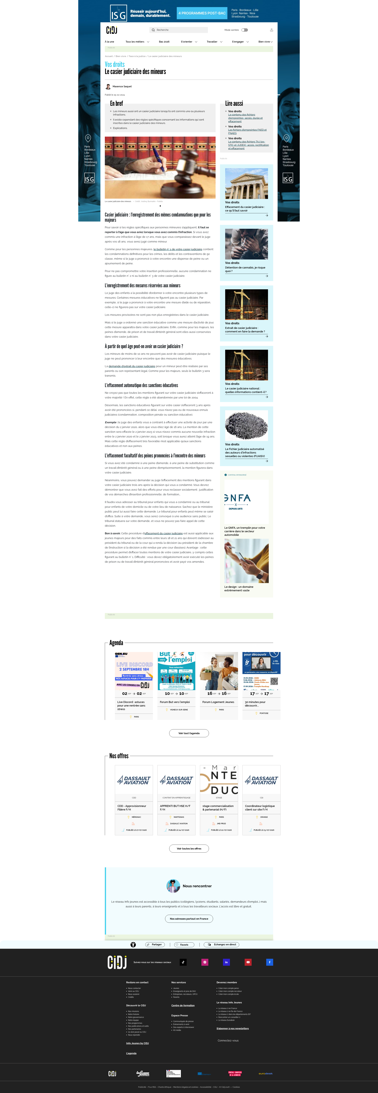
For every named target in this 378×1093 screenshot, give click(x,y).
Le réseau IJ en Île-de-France (230, 1011)
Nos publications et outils (138, 1026)
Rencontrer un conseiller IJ (229, 1017)
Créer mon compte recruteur (230, 991)
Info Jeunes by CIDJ (137, 1043)
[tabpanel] (160, 170)
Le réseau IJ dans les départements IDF (234, 1014)
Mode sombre (232, 30)
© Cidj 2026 (224, 1087)
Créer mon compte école (228, 994)
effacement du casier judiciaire (164, 533)
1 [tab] (160, 206)
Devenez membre (227, 982)
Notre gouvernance (136, 1017)
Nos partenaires (134, 1029)
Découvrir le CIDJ (136, 1005)
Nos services (178, 982)
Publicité (142, 1087)
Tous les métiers (135, 41)
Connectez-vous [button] (228, 1040)
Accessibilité (205, 1087)
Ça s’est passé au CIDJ (137, 1032)
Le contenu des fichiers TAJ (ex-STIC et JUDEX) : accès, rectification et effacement (248, 145)
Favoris (184, 944)
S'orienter (186, 41)
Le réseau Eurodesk (226, 1020)
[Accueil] (119, 30)
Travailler (212, 41)
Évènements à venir (181, 1024)
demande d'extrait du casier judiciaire (132, 366)
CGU (215, 1087)
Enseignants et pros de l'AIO (184, 991)
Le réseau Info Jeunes (229, 1002)
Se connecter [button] (271, 29)
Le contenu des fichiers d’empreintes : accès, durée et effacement (245, 118)
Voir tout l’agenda (189, 733)
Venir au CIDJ (133, 991)
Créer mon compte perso (228, 988)
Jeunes (176, 988)
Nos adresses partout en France (189, 918)
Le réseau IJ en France (227, 1008)
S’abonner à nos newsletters (233, 1028)
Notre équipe (133, 1020)
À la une (109, 41)
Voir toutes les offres (189, 848)
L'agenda (131, 1053)
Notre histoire (133, 1014)
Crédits (131, 997)
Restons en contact (137, 982)
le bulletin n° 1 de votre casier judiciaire (178, 249)
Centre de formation (183, 1005)
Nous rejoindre (134, 1035)
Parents (176, 997)
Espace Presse (179, 1015)
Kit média (177, 1030)
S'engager (238, 41)
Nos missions (133, 1011)
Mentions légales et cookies (185, 1087)
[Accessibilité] (133, 944)
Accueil (109, 56)
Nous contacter (134, 988)
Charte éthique (164, 1087)
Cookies (236, 1087)
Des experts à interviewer (183, 1027)
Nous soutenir (133, 994)
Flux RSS (152, 1087)
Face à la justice (137, 56)
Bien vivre (264, 41)
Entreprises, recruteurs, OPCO (185, 994)
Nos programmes (135, 1023)
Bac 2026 (164, 41)
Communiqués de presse (183, 1021)
